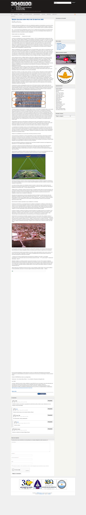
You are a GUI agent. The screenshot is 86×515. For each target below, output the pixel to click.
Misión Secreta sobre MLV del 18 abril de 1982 (28, 19)
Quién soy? (54, 14)
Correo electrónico (14, 457)
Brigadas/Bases (37, 14)
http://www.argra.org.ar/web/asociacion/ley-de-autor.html (22, 387)
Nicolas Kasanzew (60, 48)
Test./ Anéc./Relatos (28, 14)
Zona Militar (59, 49)
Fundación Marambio (61, 47)
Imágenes (49, 14)
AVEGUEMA (59, 43)
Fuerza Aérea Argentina (61, 45)
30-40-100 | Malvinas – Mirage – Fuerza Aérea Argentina (21, 5)
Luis (14, 21)
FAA (11, 14)
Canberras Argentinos (61, 44)
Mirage (20, 14)
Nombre (12, 453)
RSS (75, 14)
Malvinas (16, 14)
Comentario (13, 442)
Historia (43, 14)
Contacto (13, 16)
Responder (50, 400)
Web (12, 461)
